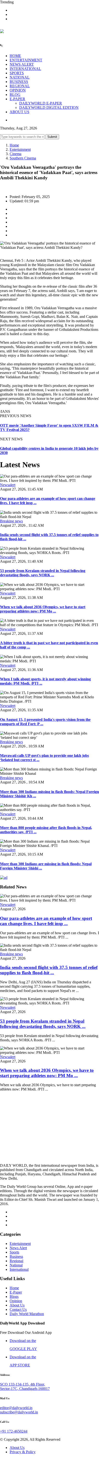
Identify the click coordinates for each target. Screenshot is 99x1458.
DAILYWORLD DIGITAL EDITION (49, 107)
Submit (52, 137)
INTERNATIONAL (25, 69)
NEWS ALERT (22, 64)
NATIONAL (20, 77)
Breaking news (11, 521)
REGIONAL (20, 86)
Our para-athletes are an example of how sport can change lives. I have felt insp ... (46, 921)
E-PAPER (17, 99)
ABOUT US (19, 112)
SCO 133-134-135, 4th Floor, (22, 1384)
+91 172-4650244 (13, 1431)
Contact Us (18, 1309)
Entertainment (20, 149)
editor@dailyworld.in (16, 1408)
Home (14, 145)
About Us (17, 1305)
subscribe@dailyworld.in (19, 1412)
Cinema (15, 154)
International (19, 1269)
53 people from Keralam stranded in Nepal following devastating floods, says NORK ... (42, 573)
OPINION (18, 90)
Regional (16, 1261)
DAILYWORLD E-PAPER (40, 103)
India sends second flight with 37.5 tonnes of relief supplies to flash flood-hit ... (49, 970)
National (16, 1265)
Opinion (16, 1301)
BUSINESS (19, 82)
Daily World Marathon (27, 1314)
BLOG (15, 95)
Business (16, 1256)
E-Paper (16, 1292)
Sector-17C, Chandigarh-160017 (25, 1389)
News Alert (18, 1248)
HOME (15, 56)
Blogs (14, 1297)
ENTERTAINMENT (26, 60)
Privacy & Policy (23, 1452)
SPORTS (17, 73)
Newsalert (7, 485)
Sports (14, 1252)
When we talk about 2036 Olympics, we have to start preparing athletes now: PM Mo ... (42, 609)
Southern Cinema (23, 158)
